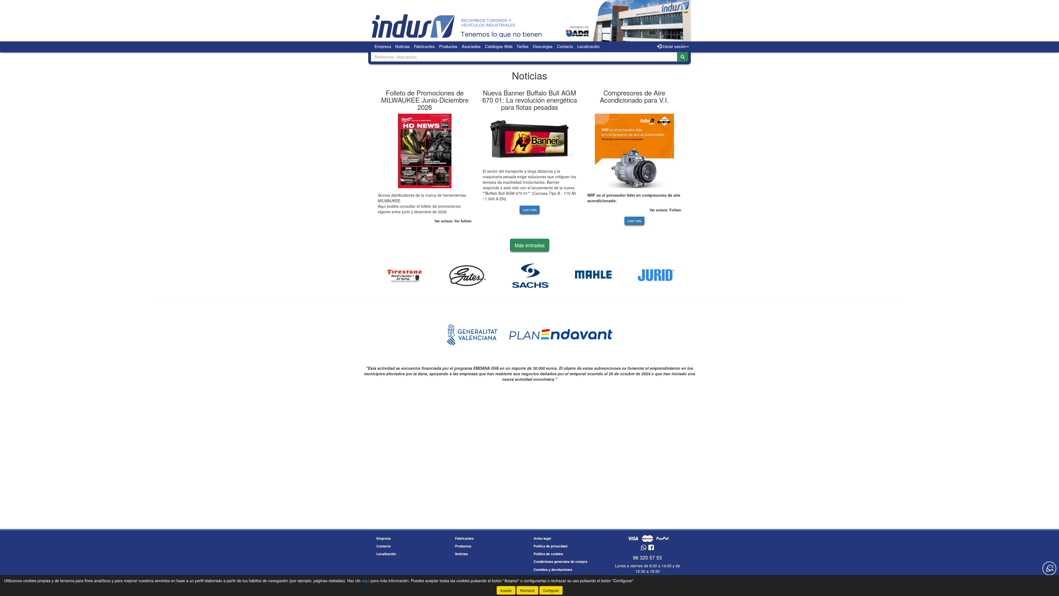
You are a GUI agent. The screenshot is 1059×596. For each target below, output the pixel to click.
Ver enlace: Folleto (665, 209)
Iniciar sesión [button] (673, 46)
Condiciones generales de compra (560, 561)
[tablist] (529, 158)
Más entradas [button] (530, 245)
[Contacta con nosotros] (1049, 568)
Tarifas (523, 46)
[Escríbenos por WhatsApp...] (643, 548)
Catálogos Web (498, 46)
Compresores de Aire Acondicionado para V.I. (634, 96)
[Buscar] (682, 57)
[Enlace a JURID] (656, 275)
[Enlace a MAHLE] (593, 275)
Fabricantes (424, 46)
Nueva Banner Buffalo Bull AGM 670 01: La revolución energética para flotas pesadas (529, 100)
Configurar (551, 590)
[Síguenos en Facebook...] (651, 548)
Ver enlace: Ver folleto (453, 220)
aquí (366, 580)
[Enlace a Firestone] (405, 275)
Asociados (471, 46)
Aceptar (506, 590)
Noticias (402, 46)
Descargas (543, 46)
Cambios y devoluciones (553, 569)
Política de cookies (548, 553)
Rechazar (527, 590)
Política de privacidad (550, 546)
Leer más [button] (530, 209)
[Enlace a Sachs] (530, 275)
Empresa (383, 46)
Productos (448, 46)
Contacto (565, 46)
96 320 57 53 (647, 557)
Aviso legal (542, 538)
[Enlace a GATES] (467, 275)
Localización (588, 46)
